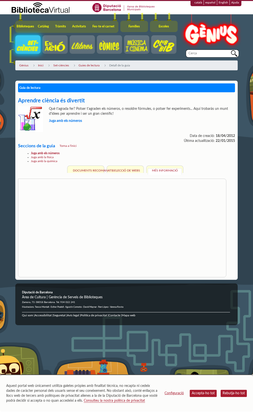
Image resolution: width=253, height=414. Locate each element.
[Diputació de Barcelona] (124, 7)
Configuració (174, 393)
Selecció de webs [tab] (126, 170)
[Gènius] (210, 32)
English (223, 2)
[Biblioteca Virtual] (40, 7)
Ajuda (235, 2)
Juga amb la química (44, 161)
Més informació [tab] (165, 170)
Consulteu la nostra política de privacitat (114, 400)
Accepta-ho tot (203, 393)
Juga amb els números (45, 153)
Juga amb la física (42, 157)
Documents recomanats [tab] (88, 170)
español (210, 2)
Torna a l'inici (68, 145)
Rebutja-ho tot (234, 393)
